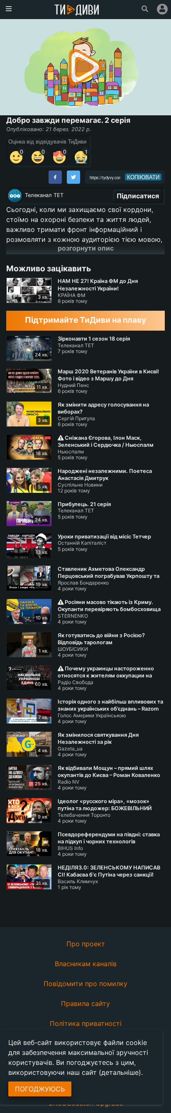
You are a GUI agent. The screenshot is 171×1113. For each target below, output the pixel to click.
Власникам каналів (86, 964)
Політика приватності (86, 1023)
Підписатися (138, 196)
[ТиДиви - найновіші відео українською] (77, 10)
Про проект (85, 944)
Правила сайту (85, 1003)
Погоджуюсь (40, 1089)
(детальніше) (120, 1072)
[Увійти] (162, 9)
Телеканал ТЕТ (44, 195)
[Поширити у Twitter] (73, 177)
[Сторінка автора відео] (15, 195)
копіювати (143, 177)
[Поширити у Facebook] (55, 177)
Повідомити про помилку (85, 983)
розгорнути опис (86, 248)
